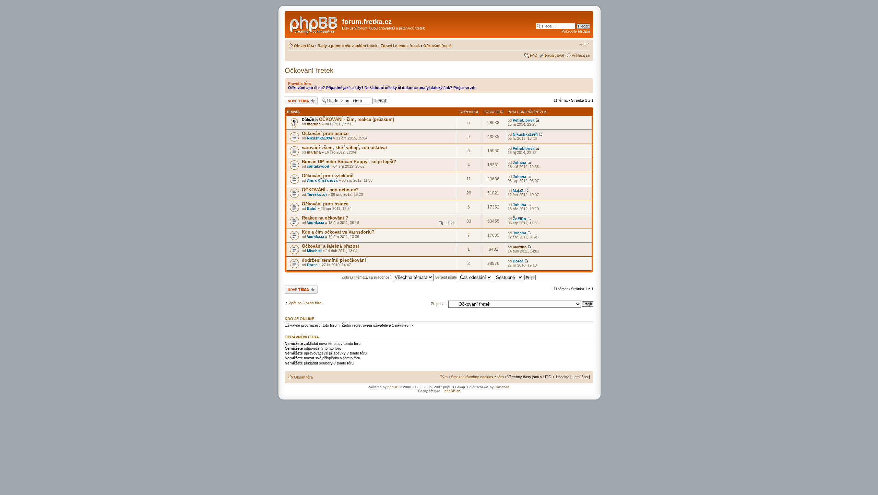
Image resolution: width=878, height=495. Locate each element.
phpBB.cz (452, 391)
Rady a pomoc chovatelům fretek (347, 46)
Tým (444, 377)
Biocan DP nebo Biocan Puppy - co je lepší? (349, 161)
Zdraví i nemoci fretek (400, 46)
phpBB (393, 387)
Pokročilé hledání (575, 31)
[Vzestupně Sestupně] (515, 277)
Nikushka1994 (319, 138)
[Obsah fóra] (314, 24)
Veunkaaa (315, 223)
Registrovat (554, 55)
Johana (519, 162)
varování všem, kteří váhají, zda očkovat (344, 147)
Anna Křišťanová (322, 180)
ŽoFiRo (519, 219)
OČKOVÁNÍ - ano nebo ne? (330, 189)
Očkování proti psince (325, 133)
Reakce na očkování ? (325, 218)
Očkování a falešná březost (330, 246)
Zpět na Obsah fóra (305, 303)
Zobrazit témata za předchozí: (367, 277)
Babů (312, 208)
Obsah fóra (304, 46)
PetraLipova (523, 120)
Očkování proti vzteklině (327, 175)
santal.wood (318, 166)
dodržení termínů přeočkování (334, 260)
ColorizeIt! (502, 387)
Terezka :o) (317, 194)
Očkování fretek (437, 46)
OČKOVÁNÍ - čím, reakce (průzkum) (356, 119)
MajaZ (518, 191)
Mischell (314, 251)
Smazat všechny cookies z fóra (477, 377)
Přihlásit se (581, 55)
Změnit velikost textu (585, 44)
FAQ (533, 55)
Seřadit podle (446, 277)
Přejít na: (438, 304)
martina (314, 124)
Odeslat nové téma (300, 99)
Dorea (312, 265)
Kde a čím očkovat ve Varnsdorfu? (338, 232)
